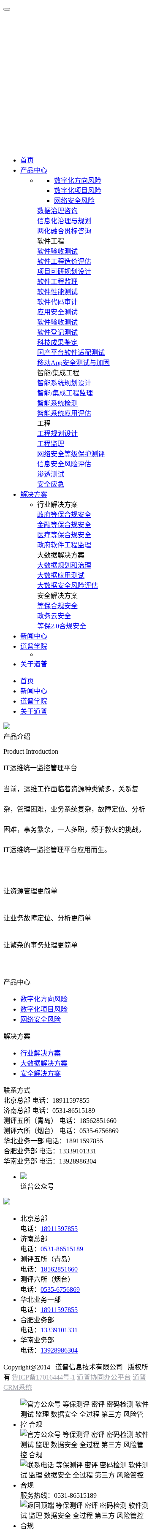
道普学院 (33, 646)
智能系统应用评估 (64, 413)
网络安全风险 (40, 1019)
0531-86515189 (62, 1249)
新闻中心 (33, 636)
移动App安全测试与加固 (73, 362)
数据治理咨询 (57, 210)
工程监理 (50, 443)
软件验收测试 (57, 251)
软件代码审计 (57, 302)
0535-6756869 (60, 1289)
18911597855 (59, 1228)
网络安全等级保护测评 (71, 453)
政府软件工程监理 (64, 545)
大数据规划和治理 (64, 565)
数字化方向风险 (44, 999)
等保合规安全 (57, 605)
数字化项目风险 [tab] (77, 190)
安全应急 (50, 484)
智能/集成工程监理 (65, 393)
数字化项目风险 (44, 1009)
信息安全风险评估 (64, 464)
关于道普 (33, 664)
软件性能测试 (57, 291)
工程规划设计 (57, 433)
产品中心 (33, 170)
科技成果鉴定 (57, 342)
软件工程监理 (57, 281)
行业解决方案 (40, 1053)
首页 (27, 160)
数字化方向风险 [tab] (77, 180)
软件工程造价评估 (64, 261)
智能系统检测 (57, 403)
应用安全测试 (57, 312)
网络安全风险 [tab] (74, 200)
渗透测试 (50, 474)
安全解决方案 (40, 1073)
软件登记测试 (57, 332)
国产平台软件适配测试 (71, 352)
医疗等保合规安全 (64, 534)
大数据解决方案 (44, 1063)
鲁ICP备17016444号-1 (43, 1377)
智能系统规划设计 (64, 383)
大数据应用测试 (60, 575)
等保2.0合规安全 (61, 626)
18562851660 (59, 1269)
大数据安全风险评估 (67, 585)
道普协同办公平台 (104, 1377)
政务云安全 (54, 616)
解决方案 (33, 494)
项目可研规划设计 (64, 271)
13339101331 (59, 1330)
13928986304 (59, 1350)
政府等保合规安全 (64, 514)
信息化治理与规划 (64, 221)
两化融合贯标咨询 (64, 231)
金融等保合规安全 (64, 524)
